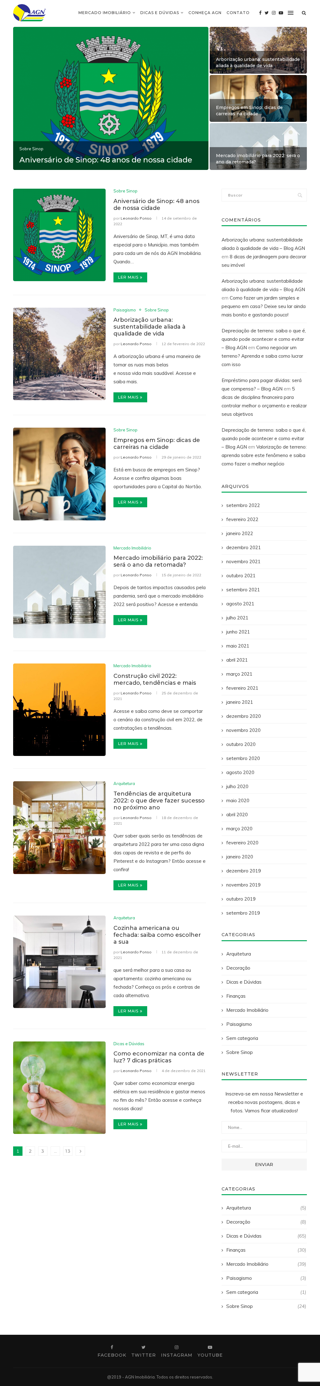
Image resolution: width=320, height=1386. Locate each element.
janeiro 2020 (239, 857)
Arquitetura (124, 783)
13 (68, 1151)
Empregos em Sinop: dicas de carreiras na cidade (249, 111)
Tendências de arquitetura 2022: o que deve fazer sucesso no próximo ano (159, 800)
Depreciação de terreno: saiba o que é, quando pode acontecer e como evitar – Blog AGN (264, 339)
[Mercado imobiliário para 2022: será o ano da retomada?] (59, 592)
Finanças (236, 996)
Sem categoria (242, 1038)
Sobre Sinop (31, 149)
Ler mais (128, 277)
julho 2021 (237, 618)
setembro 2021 (243, 590)
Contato (238, 12)
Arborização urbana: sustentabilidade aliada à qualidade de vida (258, 62)
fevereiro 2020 (242, 843)
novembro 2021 (243, 561)
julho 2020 (237, 786)
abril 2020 (237, 814)
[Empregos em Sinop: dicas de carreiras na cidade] (59, 474)
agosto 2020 (240, 772)
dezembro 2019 (243, 871)
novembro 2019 (243, 885)
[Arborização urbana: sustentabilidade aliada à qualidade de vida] (59, 354)
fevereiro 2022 (242, 519)
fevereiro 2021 (242, 688)
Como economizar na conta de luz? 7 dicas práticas (158, 1057)
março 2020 (239, 829)
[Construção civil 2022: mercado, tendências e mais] (59, 709)
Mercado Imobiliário (104, 12)
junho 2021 (238, 632)
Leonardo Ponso (136, 218)
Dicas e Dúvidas (159, 12)
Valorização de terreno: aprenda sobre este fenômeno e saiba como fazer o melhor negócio (264, 455)
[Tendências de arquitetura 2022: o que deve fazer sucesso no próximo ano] (59, 827)
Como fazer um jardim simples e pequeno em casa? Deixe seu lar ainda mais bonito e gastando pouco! (264, 306)
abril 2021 (237, 660)
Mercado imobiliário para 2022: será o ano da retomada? (158, 561)
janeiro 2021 (239, 702)
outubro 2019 (241, 899)
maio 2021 (237, 646)
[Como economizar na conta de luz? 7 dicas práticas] (59, 1087)
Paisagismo (124, 310)
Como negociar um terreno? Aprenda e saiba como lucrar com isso (262, 356)
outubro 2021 (241, 576)
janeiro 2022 (239, 533)
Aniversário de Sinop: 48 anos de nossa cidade (105, 159)
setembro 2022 (243, 505)
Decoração (238, 968)
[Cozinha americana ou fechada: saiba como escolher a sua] (59, 962)
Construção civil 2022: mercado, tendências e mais (154, 679)
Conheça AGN (205, 12)
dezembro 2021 (243, 547)
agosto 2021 (240, 604)
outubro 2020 (241, 744)
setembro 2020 (243, 758)
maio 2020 (237, 800)
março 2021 (239, 674)
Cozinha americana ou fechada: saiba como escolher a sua (157, 935)
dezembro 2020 (243, 716)
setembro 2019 (243, 913)
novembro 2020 (243, 730)
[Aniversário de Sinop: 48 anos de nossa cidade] (59, 235)
